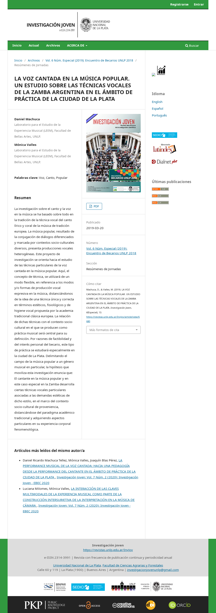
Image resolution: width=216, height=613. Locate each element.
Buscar (193, 45)
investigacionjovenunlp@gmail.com (153, 570)
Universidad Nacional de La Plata (77, 565)
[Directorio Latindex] (164, 153)
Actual (34, 45)
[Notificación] (153, 75)
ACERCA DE (76, 45)
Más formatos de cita (104, 330)
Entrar (199, 4)
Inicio (17, 45)
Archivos (53, 45)
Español (157, 108)
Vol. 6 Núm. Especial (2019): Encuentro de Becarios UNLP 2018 (89, 60)
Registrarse (179, 4)
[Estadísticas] (161, 75)
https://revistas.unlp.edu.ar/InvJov (108, 550)
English (157, 102)
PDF (96, 206)
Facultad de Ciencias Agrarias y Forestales (133, 565)
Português (159, 115)
